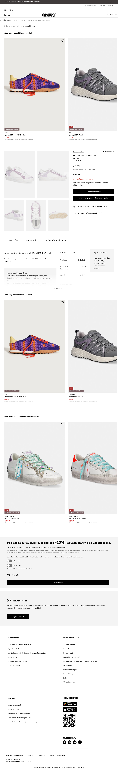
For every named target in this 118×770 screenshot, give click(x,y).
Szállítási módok (69, 645)
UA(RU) (30, 762)
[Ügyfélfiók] (107, 15)
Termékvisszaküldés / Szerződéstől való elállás (80, 661)
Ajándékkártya (68, 674)
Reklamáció (67, 665)
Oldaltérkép (61, 755)
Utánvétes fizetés (69, 649)
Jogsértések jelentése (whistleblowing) (22, 722)
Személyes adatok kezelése (14, 755)
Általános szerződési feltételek (19, 645)
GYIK (64, 678)
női (5, 10)
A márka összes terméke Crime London (93, 198)
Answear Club (13, 657)
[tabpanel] (59, 267)
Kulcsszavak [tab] (31, 240)
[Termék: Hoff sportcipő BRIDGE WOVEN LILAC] (34, 84)
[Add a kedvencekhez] (62, 40)
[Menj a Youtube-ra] (75, 742)
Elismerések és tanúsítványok (19, 714)
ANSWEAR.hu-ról (14, 705)
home (6, 20)
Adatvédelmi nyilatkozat (17, 661)
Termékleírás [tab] (12, 240)
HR (15, 762)
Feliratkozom (58, 583)
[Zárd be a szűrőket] (111, 2)
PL (20, 762)
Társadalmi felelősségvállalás (19, 718)
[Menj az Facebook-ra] (64, 742)
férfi (11, 10)
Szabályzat (30, 755)
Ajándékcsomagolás (70, 670)
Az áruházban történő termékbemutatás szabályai (27, 653)
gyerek (6, 15)
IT (18, 762)
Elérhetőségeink (69, 682)
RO (22, 762)
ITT (63, 553)
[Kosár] (116, 15)
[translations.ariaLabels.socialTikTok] (80, 742)
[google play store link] (70, 704)
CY (9, 762)
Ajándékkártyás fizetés (71, 657)
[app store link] (70, 709)
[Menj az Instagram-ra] (69, 742)
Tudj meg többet (18, 617)
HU (17, 762)
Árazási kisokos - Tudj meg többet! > (85, 169)
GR (13, 762)
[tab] (56, 240)
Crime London (78, 152)
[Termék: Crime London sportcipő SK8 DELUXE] (34, 468)
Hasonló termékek (94, 192)
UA (26, 762)
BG (7, 762)
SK (24, 762)
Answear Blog (13, 709)
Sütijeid (51, 755)
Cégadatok (41, 755)
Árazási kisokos (14, 665)
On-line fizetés (68, 653)
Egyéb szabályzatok (16, 649)
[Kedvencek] (111, 15)
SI (23, 762)
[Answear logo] (49, 15)
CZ (11, 762)
